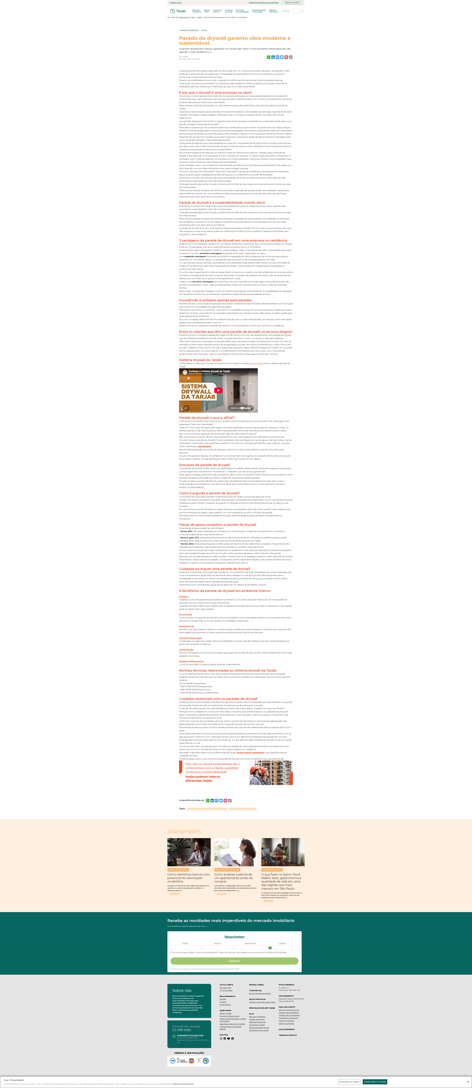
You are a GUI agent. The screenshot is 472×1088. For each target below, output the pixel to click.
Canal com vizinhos (286, 1021)
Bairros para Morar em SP (259, 1028)
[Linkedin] (224, 1039)
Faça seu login (225, 988)
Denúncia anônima (286, 1024)
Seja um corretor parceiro (289, 1010)
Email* (185, 943)
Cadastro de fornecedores (289, 1015)
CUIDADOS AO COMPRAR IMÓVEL (243, 809)
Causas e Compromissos (229, 1016)
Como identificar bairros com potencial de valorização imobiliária (188, 878)
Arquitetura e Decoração (227, 870)
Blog (193, 17)
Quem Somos (225, 1010)
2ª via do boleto (226, 990)
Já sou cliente (226, 985)
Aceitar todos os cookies (375, 1082)
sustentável (204, 446)
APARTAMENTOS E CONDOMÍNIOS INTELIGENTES (207, 809)
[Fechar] (468, 1081)
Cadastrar (234, 961)
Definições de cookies (349, 1082)
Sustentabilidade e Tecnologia (259, 11)
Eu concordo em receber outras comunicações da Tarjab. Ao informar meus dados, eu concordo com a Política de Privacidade (228, 952)
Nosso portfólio (257, 999)
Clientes (223, 999)
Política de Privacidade (183, 1084)
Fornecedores (225, 1005)
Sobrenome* (250, 943)
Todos (199, 17)
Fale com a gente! (287, 1007)
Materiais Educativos (273, 11)
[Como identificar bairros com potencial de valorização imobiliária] (189, 852)
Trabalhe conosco (288, 1035)
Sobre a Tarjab (225, 1013)
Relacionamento (227, 996)
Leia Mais (174, 894)
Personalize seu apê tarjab (262, 1008)
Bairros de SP (207, 11)
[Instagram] (221, 1039)
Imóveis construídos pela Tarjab (262, 1002)
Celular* (282, 943)
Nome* (217, 943)
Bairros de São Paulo (178, 870)
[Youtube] (228, 1039)
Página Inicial (184, 17)
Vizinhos (223, 1002)
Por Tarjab (183, 57)
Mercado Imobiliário (196, 11)
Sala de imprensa (287, 1029)
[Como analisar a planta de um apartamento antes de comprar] (236, 852)
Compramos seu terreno (288, 1018)
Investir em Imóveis (217, 11)
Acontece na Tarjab (229, 11)
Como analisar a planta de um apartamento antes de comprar (233, 878)
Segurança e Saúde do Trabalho (232, 1024)
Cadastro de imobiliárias (289, 1013)
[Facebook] (232, 1039)
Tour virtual (255, 991)
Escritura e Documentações (242, 11)
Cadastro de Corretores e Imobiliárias (264, 3)
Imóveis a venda (256, 985)
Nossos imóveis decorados (260, 993)
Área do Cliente (292, 3)
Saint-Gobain (257, 363)
